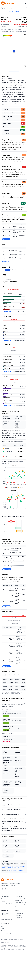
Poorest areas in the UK (20, 902)
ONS (20, 866)
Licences (20, 939)
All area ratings (18, 896)
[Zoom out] (25, 69)
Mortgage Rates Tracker (7, 917)
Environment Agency (12, 867)
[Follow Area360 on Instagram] (5, 889)
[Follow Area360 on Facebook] (2, 889)
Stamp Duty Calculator (6, 919)
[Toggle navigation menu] (26, 3)
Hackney (14, 29)
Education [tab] (14, 347)
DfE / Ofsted (16, 866)
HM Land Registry (5, 866)
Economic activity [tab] (14, 353)
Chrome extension (19, 913)
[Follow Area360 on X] (8, 889)
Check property (5, 898)
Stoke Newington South (18, 774)
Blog (2, 926)
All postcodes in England (6, 903)
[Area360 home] (7, 3)
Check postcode (5, 896)
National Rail (13, 869)
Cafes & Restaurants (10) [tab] (14, 620)
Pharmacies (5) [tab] (14, 623)
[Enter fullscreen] (25, 34)
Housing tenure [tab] (14, 379)
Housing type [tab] (14, 382)
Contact (3, 930)
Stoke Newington (16, 31)
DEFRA (18, 867)
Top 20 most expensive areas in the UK (20, 899)
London (9, 29)
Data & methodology (6, 933)
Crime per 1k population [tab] (14, 289)
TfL (9, 869)
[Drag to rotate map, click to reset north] (25, 71)
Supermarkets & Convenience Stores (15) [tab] (14, 615)
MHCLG (5, 867)
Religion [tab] (14, 322)
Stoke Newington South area (17, 269)
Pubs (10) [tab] (14, 617)
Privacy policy (4, 939)
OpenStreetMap (5, 869)
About (2, 928)
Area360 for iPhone (19, 917)
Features (3, 901)
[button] (14, 51)
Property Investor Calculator (5, 914)
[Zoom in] (25, 67)
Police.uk (11, 866)
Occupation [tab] (14, 350)
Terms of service (13, 939)
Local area (7, 269)
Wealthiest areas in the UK (20, 905)
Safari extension (18, 915)
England (3, 29)
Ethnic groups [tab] (14, 319)
